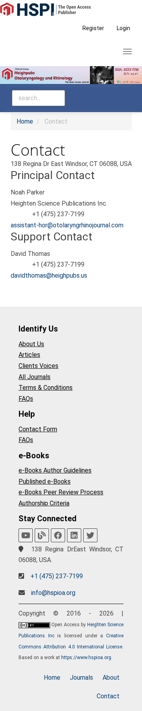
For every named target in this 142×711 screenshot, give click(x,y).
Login (123, 28)
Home (25, 121)
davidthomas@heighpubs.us (49, 275)
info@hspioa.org (53, 593)
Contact (108, 696)
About (111, 677)
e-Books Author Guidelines (55, 470)
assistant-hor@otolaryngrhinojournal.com (67, 225)
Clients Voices (38, 366)
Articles (29, 354)
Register (93, 28)
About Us (31, 344)
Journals (81, 677)
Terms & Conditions (46, 387)
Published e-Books (45, 481)
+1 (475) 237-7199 (56, 576)
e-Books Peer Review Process (61, 492)
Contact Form (38, 429)
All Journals (34, 377)
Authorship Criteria (44, 503)
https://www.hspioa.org (86, 657)
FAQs (26, 398)
